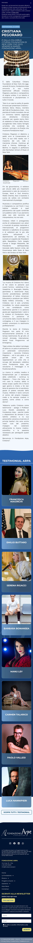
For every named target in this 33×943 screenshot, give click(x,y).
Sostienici (5, 883)
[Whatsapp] (23, 843)
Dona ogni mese (8, 900)
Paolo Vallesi (16, 757)
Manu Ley (16, 671)
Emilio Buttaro (17, 542)
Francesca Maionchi (16, 500)
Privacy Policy (6, 941)
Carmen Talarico (16, 714)
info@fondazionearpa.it (8, 867)
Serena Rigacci (16, 585)
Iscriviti (27, 929)
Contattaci (5, 889)
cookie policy (15, 12)
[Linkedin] (18, 843)
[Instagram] (10, 843)
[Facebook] (14, 843)
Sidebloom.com (24, 941)
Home (4, 873)
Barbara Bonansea (16, 628)
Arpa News (5, 886)
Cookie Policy (15, 941)
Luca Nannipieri (16, 800)
